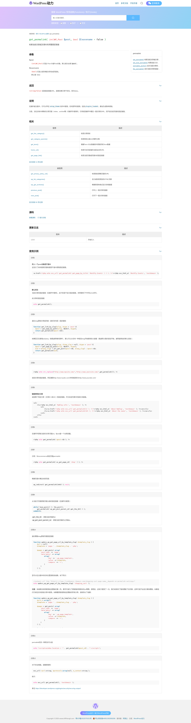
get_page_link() (36, 155)
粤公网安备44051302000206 (105, 718)
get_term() (34, 144)
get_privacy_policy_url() (39, 174)
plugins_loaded (91, 106)
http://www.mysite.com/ (64, 372)
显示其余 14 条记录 (36, 162)
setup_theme (55, 106)
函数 (64, 23)
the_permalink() (138, 69)
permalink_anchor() (140, 66)
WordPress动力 (139, 718)
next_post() (35, 195)
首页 (117, 3)
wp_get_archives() (37, 185)
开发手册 (133, 3)
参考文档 (124, 3)
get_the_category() (37, 133)
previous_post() (36, 190)
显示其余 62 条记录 (36, 202)
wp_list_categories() (38, 179)
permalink (137, 53)
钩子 (74, 23)
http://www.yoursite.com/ (87, 372)
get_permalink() (138, 59)
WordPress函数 (44, 34)
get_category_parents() (39, 139)
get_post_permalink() (140, 63)
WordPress (42, 3)
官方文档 (42, 217)
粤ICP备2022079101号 (83, 718)
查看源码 (32, 217)
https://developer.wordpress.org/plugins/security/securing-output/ (58, 688)
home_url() (35, 150)
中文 (83, 23)
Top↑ (160, 85)
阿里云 (125, 718)
